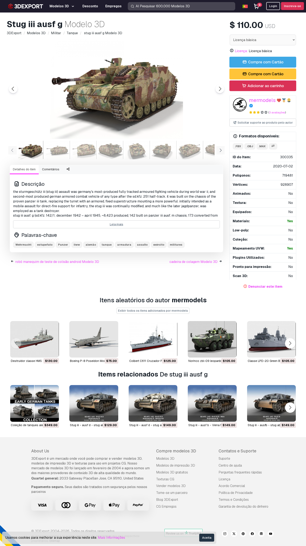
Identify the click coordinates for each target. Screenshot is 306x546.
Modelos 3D (165, 458)
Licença (224, 479)
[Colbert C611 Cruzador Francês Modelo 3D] (153, 339)
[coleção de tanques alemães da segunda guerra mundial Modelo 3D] (34, 403)
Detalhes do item (24, 169)
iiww (77, 244)
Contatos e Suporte (237, 451)
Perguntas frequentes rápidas (240, 472)
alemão (91, 244)
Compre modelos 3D (176, 451)
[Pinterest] (243, 534)
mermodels (262, 100)
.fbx (238, 146)
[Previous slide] (13, 88)
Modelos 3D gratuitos (172, 472)
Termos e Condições (234, 499)
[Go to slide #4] (110, 150)
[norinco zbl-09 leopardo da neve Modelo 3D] (212, 339)
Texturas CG (165, 479)
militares (176, 244)
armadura (124, 244)
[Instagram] (225, 534)
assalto (142, 244)
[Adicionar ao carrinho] (44, 351)
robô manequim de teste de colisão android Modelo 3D (57, 262)
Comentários (50, 169)
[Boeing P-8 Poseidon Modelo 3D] (93, 339)
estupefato (44, 244)
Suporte (224, 458)
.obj (250, 146)
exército (158, 244)
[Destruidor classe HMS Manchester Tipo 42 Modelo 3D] (34, 339)
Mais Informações (111, 537)
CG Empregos (166, 506)
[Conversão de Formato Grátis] (273, 146)
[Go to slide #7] (190, 150)
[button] (290, 343)
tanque (107, 244)
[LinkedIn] (261, 534)
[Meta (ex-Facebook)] (252, 534)
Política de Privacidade (236, 493)
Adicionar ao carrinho (265, 85)
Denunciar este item (265, 286)
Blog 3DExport (167, 499)
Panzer (63, 244)
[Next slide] (219, 88)
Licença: (241, 51)
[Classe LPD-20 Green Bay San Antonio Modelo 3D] (271, 339)
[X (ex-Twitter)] (234, 534)
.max (262, 146)
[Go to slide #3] (84, 150)
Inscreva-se (292, 6)
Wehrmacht (23, 244)
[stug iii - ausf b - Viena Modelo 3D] (212, 403)
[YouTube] (270, 534)
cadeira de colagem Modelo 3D (193, 262)
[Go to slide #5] (137, 150)
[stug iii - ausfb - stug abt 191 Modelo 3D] (271, 403)
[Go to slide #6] (164, 150)
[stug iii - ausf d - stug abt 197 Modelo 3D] (153, 403)
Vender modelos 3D (171, 486)
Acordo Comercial (232, 486)
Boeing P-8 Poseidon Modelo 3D (92, 361)
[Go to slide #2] (57, 150)
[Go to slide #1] (30, 150)
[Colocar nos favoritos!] (53, 351)
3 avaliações (277, 112)
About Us (40, 451)
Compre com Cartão (265, 62)
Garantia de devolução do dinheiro (243, 506)
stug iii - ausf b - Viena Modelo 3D (211, 425)
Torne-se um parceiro (172, 493)
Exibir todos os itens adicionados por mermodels (153, 311)
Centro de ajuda (230, 465)
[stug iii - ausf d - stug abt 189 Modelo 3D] (93, 403)
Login (273, 6)
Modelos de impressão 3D (175, 465)
